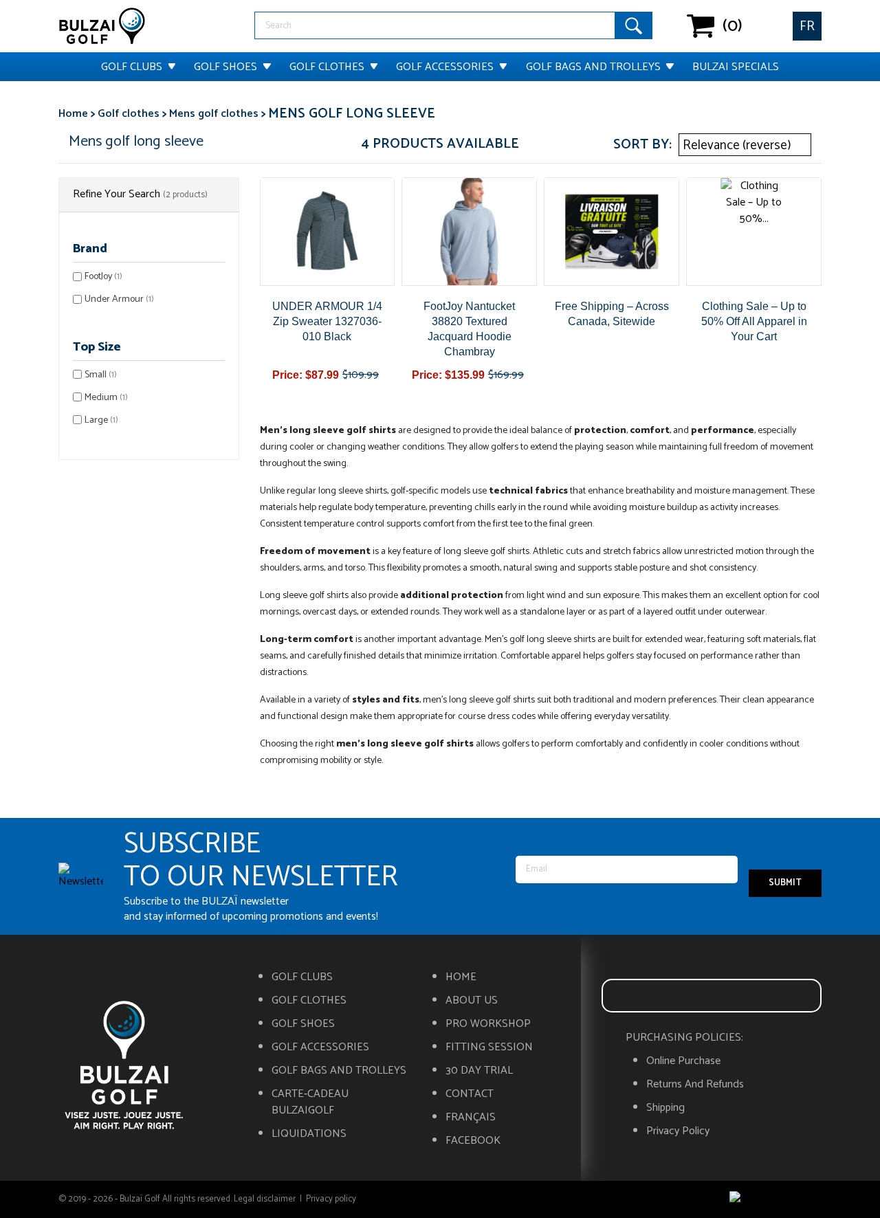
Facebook (473, 1141)
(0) (701, 26)
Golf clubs (131, 67)
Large (101, 420)
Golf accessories (445, 67)
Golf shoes (225, 67)
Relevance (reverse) (743, 145)
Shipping (665, 1108)
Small (101, 375)
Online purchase (683, 1061)
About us (472, 1001)
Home (461, 977)
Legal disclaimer (265, 1199)
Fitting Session (489, 1047)
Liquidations (309, 1134)
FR (807, 26)
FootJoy (103, 277)
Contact (470, 1094)
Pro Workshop (488, 1024)
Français (471, 1117)
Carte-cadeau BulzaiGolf (310, 1102)
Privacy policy (678, 1131)
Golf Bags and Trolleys (593, 67)
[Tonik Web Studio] (775, 1199)
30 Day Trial (479, 1071)
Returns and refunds (695, 1084)
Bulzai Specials (735, 67)
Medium (106, 398)
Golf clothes (326, 67)
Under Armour (119, 299)
